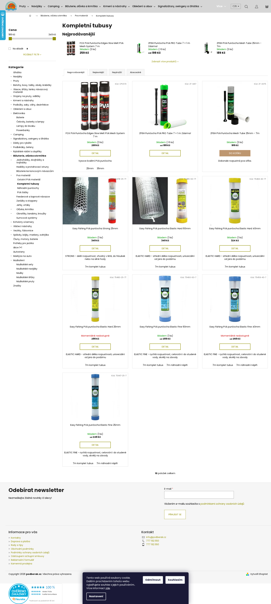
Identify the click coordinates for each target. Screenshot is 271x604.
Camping (18, 134)
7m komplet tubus (95, 266)
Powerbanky (23, 130)
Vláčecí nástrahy (22, 226)
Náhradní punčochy (28, 188)
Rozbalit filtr (31, 54)
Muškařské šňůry (25, 277)
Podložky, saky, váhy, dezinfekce (31, 104)
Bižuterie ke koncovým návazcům (35, 171)
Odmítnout (153, 580)
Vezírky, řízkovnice (23, 230)
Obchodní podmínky (22, 548)
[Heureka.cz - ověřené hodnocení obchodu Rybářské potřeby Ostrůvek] (35, 593)
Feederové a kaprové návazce (33, 196)
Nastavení (96, 596)
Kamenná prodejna (21, 563)
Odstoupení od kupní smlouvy (27, 556)
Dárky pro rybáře (22, 143)
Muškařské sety (24, 264)
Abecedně (135, 72)
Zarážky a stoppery (26, 200)
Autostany (19, 251)
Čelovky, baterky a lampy (30, 121)
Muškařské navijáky (26, 268)
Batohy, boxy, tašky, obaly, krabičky (32, 85)
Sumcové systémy (26, 217)
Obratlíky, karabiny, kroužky (31, 213)
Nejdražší (117, 72)
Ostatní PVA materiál (28, 179)
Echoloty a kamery (23, 222)
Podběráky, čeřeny (23, 147)
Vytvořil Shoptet (259, 574)
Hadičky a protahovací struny (32, 166)
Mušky (19, 273)
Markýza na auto (22, 256)
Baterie (20, 117)
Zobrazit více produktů (164, 61)
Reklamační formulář (22, 560)
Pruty (16, 80)
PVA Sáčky (22, 192)
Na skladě (20, 48)
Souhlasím (175, 580)
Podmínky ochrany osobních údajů (30, 552)
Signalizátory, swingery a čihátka (31, 138)
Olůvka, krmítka (25, 209)
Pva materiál (23, 175)
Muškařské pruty (25, 281)
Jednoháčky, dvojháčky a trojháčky (30, 161)
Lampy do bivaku (25, 126)
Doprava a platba (20, 541)
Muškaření (19, 260)
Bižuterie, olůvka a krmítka (29, 155)
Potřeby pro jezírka (23, 243)
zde (108, 588)
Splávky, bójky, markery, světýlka (31, 234)
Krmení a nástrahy (23, 100)
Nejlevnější (98, 72)
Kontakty (16, 537)
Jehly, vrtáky (23, 205)
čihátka (17, 72)
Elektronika (19, 113)
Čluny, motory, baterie (25, 239)
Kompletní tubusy (28, 183)
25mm (90, 168)
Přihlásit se (174, 514)
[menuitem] (24, 6)
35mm (100, 168)
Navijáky (17, 76)
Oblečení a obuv (22, 109)
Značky (17, 285)
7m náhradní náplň (177, 365)
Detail (95, 153)
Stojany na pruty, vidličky (26, 96)
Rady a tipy (17, 545)
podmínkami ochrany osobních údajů (222, 503)
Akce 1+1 (17, 247)
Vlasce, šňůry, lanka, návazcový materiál (30, 91)
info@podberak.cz (156, 537)
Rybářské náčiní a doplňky (27, 151)
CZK (235, 6)
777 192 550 (152, 540)
